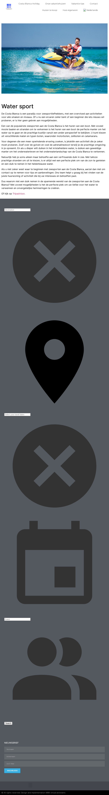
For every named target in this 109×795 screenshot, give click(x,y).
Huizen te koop (49, 10)
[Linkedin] (103, 786)
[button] (30, 785)
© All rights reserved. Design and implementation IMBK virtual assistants (33, 792)
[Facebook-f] (87, 786)
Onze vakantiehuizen (55, 3)
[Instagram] (98, 786)
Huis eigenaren (70, 10)
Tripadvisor (19, 193)
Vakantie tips (77, 3)
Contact (94, 3)
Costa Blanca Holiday (29, 3)
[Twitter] (92, 786)
